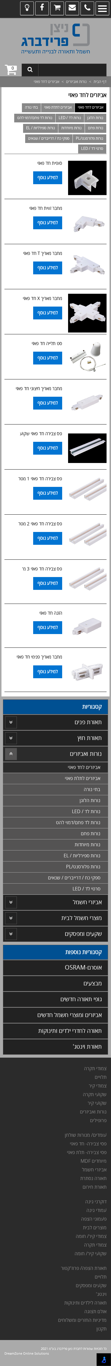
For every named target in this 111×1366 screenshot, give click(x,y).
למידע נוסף (48, 177)
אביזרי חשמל (87, 902)
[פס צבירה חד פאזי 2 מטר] (87, 538)
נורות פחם (95, 128)
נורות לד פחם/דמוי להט (34, 118)
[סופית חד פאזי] (87, 178)
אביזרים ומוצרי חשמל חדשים (69, 1015)
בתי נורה (31, 107)
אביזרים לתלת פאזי (58, 107)
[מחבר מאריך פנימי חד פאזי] (87, 671)
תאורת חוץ (90, 738)
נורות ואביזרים (76, 81)
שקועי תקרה (95, 1095)
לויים (99, 1077)
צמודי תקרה (95, 1069)
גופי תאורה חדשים (81, 999)
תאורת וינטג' (87, 1046)
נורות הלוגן (95, 118)
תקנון (101, 1329)
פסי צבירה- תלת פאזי (86, 1153)
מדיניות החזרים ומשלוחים (82, 1320)
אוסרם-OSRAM (83, 967)
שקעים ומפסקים (83, 934)
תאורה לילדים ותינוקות (85, 1303)
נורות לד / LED (70, 118)
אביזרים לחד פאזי (90, 107)
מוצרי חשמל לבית (81, 918)
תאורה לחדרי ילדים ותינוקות (70, 1031)
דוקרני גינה (95, 1202)
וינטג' (101, 1294)
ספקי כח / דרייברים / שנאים (49, 138)
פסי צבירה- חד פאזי (88, 1144)
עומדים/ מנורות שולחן (85, 1135)
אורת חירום (93, 1187)
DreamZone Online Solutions (26, 1354)
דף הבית (100, 81)
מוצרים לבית (95, 1228)
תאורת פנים (88, 722)
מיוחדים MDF (94, 1161)
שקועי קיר (97, 1103)
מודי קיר (96, 1086)
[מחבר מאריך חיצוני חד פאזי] (87, 403)
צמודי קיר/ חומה (91, 1236)
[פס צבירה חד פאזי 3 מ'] (87, 583)
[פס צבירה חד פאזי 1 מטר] (87, 493)
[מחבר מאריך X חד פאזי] (87, 313)
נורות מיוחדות (71, 128)
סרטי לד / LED (92, 148)
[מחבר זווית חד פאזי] (87, 223)
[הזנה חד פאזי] (87, 627)
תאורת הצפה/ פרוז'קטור (84, 1268)
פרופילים (98, 1121)
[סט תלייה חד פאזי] (87, 358)
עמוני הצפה (92, 1219)
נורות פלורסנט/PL (89, 138)
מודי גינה (94, 1210)
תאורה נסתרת (93, 1179)
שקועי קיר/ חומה (91, 1254)
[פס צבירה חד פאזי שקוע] (87, 448)
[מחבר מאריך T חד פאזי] (87, 268)
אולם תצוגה (95, 1312)
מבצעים (92, 983)
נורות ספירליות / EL (40, 128)
